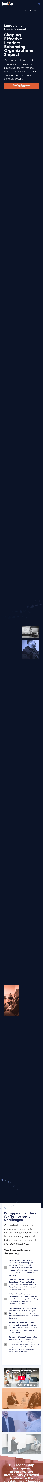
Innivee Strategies (17, 10)
